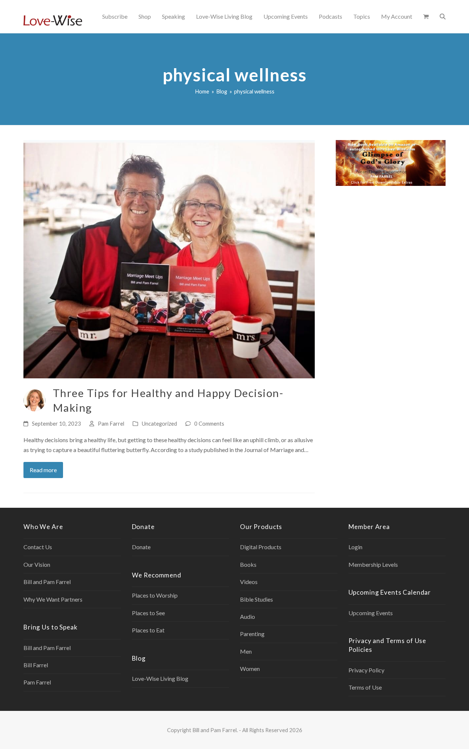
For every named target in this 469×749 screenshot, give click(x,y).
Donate (141, 546)
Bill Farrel (35, 664)
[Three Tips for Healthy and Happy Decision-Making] (169, 258)
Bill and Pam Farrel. (215, 730)
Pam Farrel (111, 423)
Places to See (148, 612)
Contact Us (37, 546)
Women (250, 668)
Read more (43, 469)
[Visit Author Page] (34, 399)
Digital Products (260, 546)
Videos (249, 581)
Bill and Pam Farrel (47, 581)
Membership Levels (373, 564)
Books (248, 564)
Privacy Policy (366, 670)
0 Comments (209, 423)
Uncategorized (159, 423)
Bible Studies (256, 599)
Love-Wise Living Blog (160, 678)
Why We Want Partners (52, 599)
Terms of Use (365, 687)
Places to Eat (148, 630)
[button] (426, 16)
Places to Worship (155, 595)
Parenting (252, 633)
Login (355, 546)
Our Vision (36, 564)
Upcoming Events (370, 612)
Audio (247, 616)
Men (246, 651)
